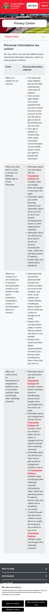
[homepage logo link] (13, 5)
